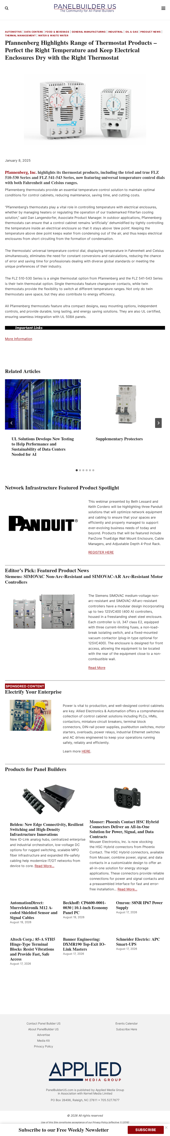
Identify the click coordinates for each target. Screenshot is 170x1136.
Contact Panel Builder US (44, 1023)
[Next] (158, 423)
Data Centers (33, 31)
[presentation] (43, 404)
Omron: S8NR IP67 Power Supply (139, 905)
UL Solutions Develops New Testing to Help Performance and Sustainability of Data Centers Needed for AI (43, 446)
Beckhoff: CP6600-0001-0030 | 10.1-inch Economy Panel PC (85, 907)
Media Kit (43, 1040)
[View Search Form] (6, 8)
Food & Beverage (57, 31)
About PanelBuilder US (43, 1029)
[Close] (166, 1127)
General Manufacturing (89, 31)
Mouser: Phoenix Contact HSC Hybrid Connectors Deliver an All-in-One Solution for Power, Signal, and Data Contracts (124, 829)
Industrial (115, 31)
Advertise (43, 1034)
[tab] (77, 470)
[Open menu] (163, 8)
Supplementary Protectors (119, 439)
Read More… (44, 866)
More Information (18, 339)
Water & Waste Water (53, 35)
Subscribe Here (126, 1029)
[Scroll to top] (162, 1124)
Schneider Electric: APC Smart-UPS (138, 942)
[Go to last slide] (11, 423)
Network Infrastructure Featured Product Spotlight (62, 487)
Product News (150, 31)
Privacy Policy (43, 1046)
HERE (86, 751)
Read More (96, 668)
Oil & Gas (131, 31)
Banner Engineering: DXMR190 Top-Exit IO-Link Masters (84, 944)
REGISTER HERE (101, 552)
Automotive (13, 31)
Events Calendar (126, 1023)
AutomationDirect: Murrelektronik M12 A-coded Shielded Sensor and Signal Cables (33, 910)
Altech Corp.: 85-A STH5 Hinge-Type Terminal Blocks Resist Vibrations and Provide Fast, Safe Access (32, 949)
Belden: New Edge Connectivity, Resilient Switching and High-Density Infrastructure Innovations (47, 829)
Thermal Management (20, 35)
